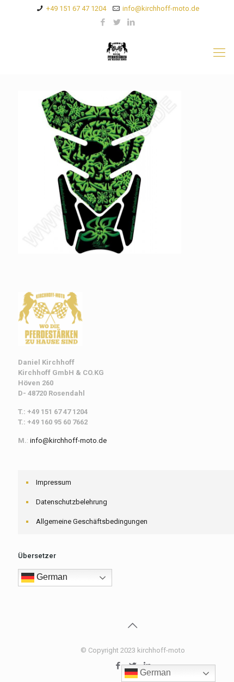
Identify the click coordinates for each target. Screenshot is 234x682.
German (50, 576)
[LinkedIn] (131, 22)
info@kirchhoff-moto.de (160, 8)
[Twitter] (117, 22)
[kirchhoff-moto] (117, 52)
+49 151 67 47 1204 (76, 8)
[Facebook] (103, 22)
